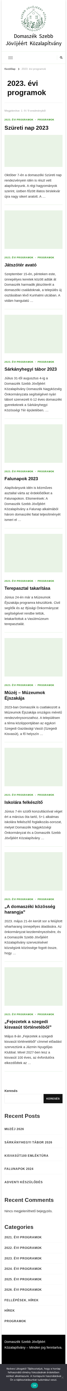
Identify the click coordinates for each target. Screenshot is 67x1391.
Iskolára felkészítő (23, 802)
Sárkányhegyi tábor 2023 (30, 369)
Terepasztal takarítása (27, 588)
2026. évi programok (23, 1289)
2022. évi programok (23, 1247)
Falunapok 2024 (19, 1168)
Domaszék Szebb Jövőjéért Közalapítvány (34, 38)
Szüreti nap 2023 (26, 128)
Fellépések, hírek (21, 1300)
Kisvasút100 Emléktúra (26, 1155)
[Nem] (62, 1377)
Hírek (9, 1310)
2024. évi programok (23, 1268)
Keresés (10, 1091)
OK (34, 1385)
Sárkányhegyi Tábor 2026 (28, 1142)
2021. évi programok (23, 1237)
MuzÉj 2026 (14, 1129)
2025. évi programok (23, 1279)
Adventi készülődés (23, 1182)
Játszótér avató (20, 264)
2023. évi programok (19, 119)
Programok (46, 119)
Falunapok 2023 (21, 478)
